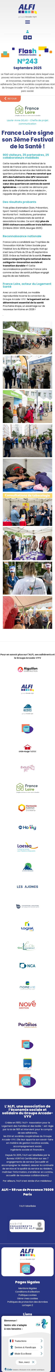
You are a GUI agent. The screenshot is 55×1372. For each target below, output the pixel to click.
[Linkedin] (25, 37)
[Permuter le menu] (27, 22)
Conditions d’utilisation (27, 1291)
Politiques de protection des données (27, 1301)
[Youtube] (30, 37)
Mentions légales (27, 1288)
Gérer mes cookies (27, 1298)
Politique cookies (27, 1295)
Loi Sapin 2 (27, 1305)
